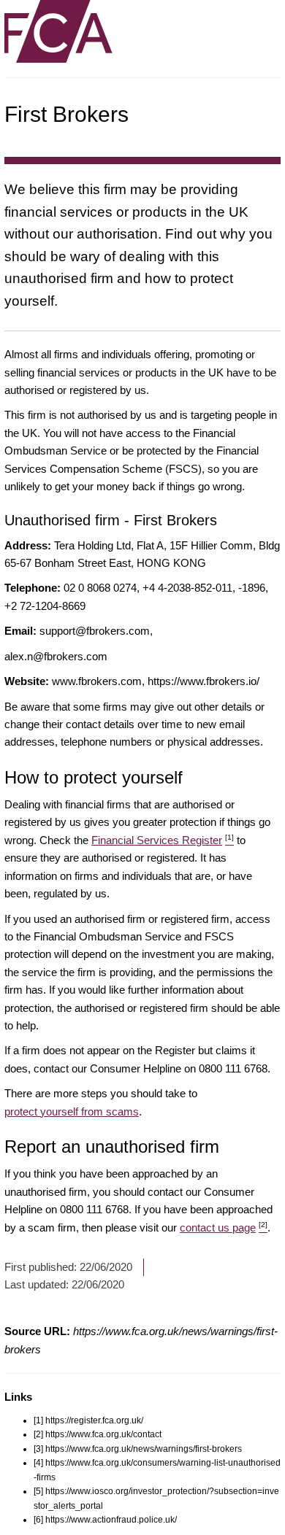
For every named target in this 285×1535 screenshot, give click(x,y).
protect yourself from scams (71, 1111)
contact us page (223, 1227)
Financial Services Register (162, 840)
